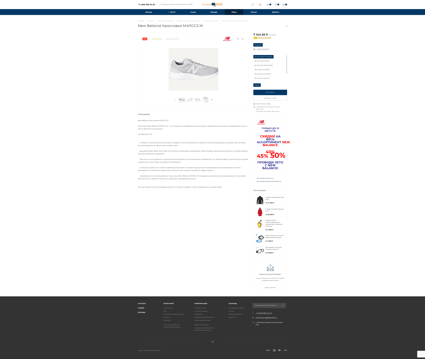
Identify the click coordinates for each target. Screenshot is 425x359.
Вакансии (232, 317)
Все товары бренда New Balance (269, 181)
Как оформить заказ (236, 308)
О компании (168, 308)
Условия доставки (201, 311)
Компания (168, 303)
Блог (165, 311)
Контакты (166, 320)
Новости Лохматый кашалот (173, 314)
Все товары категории (265, 178)
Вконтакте (212, 341)
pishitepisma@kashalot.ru (266, 318)
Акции (141, 308)
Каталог (142, 303)
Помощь (233, 303)
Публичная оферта (201, 325)
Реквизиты (198, 314)
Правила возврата (236, 314)
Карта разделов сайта (202, 320)
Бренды (141, 312)
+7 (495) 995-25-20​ (146, 5)
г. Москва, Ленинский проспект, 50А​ (175, 4)
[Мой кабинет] (260, 5)
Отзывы (166, 317)
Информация (200, 303)
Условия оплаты (200, 308)
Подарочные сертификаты (204, 317)
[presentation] (175, 100)
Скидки (231, 311)
